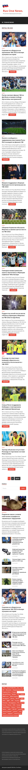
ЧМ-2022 (14, 709)
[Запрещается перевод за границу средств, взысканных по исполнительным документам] (6, 543)
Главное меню (9, 22)
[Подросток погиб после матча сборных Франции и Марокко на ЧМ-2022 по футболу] (14, 303)
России (4, 705)
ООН (12, 700)
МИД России (6, 696)
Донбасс (14, 694)
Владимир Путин (7, 692)
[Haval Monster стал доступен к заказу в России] (6, 667)
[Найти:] (14, 488)
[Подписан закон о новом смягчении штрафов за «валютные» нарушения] (14, 511)
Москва (12, 698)
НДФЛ (8, 700)
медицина (10, 713)
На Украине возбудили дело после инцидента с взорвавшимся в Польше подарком (19, 673)
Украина (13, 707)
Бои (18, 687)
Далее (17, 478)
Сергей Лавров (6, 707)
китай (20, 711)
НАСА (22, 698)
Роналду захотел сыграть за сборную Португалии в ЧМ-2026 (19, 644)
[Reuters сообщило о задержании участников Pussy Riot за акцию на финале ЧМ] (14, 128)
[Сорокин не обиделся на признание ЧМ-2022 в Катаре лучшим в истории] (14, 40)
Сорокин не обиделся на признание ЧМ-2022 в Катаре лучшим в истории (13, 52)
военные (15, 711)
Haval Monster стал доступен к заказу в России (18, 664)
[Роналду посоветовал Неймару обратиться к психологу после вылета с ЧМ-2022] (14, 348)
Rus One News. (13, 11)
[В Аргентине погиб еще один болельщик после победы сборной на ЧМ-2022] (6, 637)
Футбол (4, 709)
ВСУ (3, 690)
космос (4, 713)
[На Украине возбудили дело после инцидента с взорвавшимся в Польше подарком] (6, 676)
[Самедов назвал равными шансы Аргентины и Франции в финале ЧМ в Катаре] (14, 260)
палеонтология (17, 713)
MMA (4, 687)
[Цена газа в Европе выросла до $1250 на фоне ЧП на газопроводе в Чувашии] (6, 656)
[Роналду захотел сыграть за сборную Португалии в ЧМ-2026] (6, 647)
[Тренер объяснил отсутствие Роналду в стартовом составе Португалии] (14, 439)
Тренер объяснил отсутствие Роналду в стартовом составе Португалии (13, 452)
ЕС (18, 694)
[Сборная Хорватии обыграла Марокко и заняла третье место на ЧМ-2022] (14, 217)
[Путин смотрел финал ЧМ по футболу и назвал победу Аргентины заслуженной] (14, 85)
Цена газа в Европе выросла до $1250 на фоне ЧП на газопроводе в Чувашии (18, 654)
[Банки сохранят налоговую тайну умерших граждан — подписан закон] (6, 584)
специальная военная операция (10, 715)
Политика (5, 702)
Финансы (4, 512)
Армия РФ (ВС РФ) (11, 687)
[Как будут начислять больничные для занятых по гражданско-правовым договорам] (6, 572)
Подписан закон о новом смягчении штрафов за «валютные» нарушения (11, 516)
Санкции (19, 705)
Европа (22, 694)
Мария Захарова (14, 696)
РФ (18, 702)
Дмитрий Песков (7, 694)
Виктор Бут (8, 690)
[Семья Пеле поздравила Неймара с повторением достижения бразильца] (14, 394)
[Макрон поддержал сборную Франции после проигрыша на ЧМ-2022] (14, 172)
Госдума (14, 692)
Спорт (3, 48)
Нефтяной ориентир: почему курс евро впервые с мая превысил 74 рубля (18, 552)
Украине (19, 707)
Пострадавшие (12, 702)
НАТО (4, 700)
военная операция (7, 711)
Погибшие (17, 700)
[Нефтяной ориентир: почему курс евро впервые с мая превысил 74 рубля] (6, 554)
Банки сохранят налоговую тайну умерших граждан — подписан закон (18, 581)
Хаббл (9, 709)
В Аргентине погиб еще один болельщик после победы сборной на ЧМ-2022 (19, 635)
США (14, 705)
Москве (17, 698)
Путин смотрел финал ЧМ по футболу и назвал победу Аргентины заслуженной (13, 97)
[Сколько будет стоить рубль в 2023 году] (6, 564)
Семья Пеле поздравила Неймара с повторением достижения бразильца (11, 407)
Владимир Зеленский (18, 690)
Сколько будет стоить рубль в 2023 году (18, 560)
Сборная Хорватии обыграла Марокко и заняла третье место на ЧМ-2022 (14, 229)
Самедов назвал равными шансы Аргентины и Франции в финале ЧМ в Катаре (13, 272)
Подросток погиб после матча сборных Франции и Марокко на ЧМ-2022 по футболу (13, 315)
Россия (9, 705)
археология (21, 709)
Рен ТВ (22, 702)
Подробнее (12, 71)
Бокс (22, 687)
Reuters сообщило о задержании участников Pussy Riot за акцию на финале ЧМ (13, 140)
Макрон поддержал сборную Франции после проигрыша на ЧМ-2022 (14, 185)
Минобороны (6, 698)
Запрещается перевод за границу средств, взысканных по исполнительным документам (19, 540)
